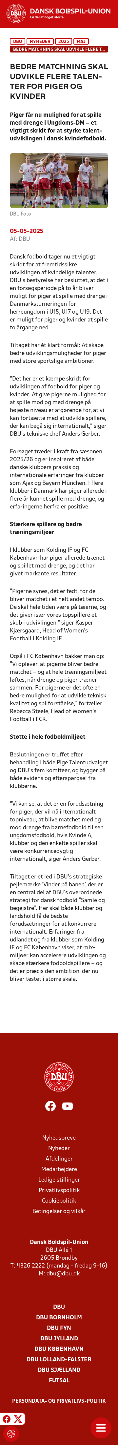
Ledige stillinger (59, 1180)
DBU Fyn (59, 1328)
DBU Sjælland (59, 1370)
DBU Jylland (59, 1339)
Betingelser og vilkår (59, 1211)
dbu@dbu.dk (63, 1274)
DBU (17, 42)
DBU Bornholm (59, 1318)
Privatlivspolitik (59, 1190)
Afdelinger (59, 1159)
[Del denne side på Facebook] (6, 1420)
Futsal (59, 1381)
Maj (81, 42)
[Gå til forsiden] (55, 13)
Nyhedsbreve (59, 1138)
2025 (63, 42)
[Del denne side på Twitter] (18, 1420)
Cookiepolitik (59, 1201)
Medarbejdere (59, 1169)
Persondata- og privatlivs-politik (59, 1401)
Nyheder (40, 42)
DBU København (59, 1349)
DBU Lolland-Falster (59, 1360)
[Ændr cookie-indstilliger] (11, 1434)
